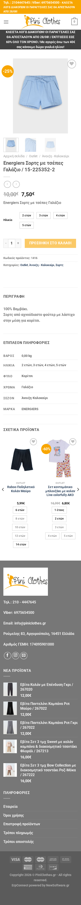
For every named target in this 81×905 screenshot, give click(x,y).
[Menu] (6, 21)
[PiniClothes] (40, 22)
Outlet (33, 156)
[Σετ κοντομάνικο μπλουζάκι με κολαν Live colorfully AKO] (60, 458)
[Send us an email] (23, 655)
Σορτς (59, 265)
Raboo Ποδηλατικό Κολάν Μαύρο (21, 489)
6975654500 (50, 3)
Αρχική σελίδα (14, 156)
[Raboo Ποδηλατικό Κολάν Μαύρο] (20, 458)
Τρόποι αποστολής (18, 842)
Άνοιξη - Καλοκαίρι (55, 156)
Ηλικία (7, 220)
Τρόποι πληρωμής (18, 833)
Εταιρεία (10, 806)
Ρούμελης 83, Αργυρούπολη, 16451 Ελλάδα (38, 634)
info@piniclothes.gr (30, 623)
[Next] (70, 96)
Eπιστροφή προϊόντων (21, 824)
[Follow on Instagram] (15, 655)
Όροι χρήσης (13, 815)
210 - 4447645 (24, 602)
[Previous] (11, 96)
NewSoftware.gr (57, 885)
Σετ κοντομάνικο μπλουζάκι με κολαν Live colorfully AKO (60, 491)
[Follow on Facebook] (7, 655)
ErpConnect (20, 885)
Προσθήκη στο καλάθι (50, 243)
